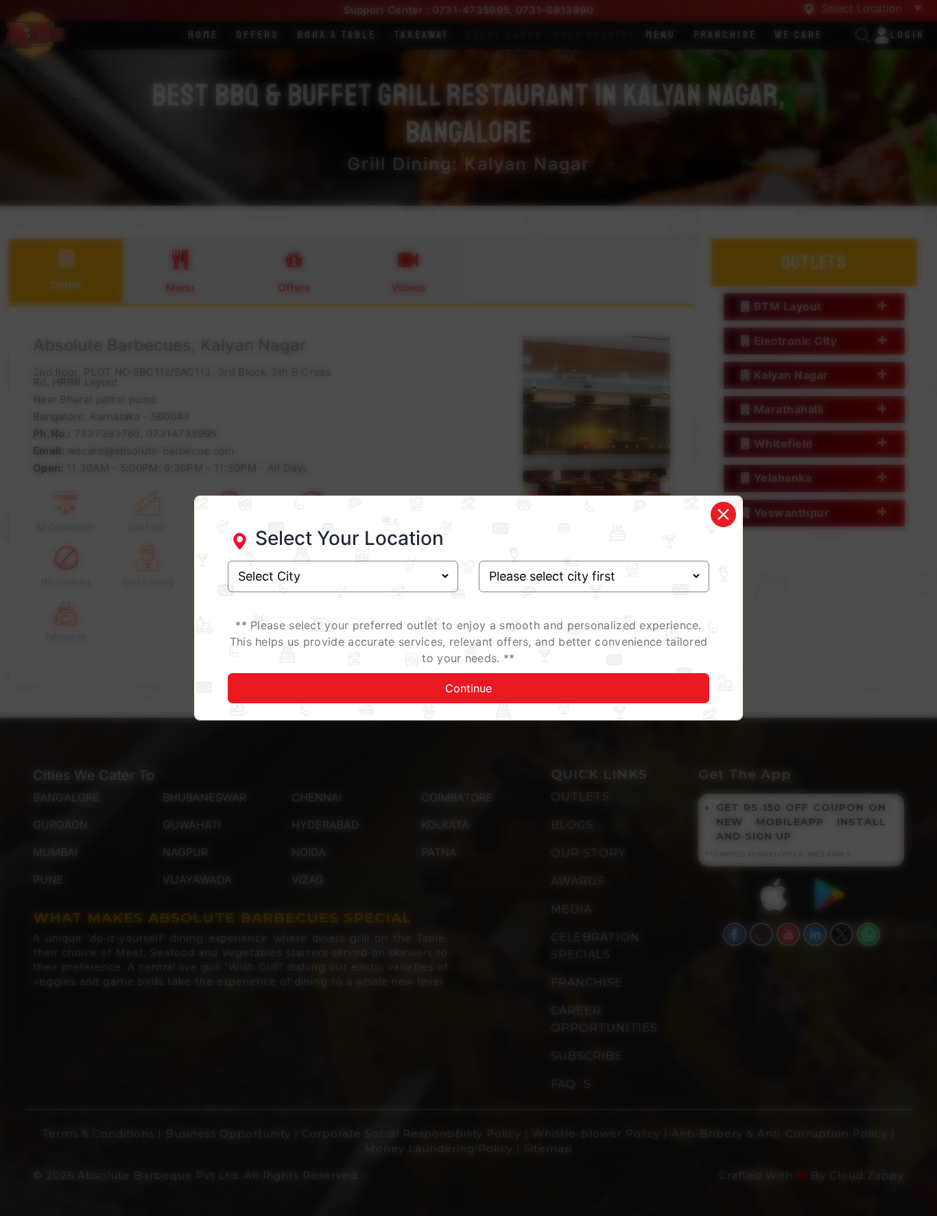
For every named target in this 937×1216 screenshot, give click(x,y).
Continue (468, 688)
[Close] (723, 514)
